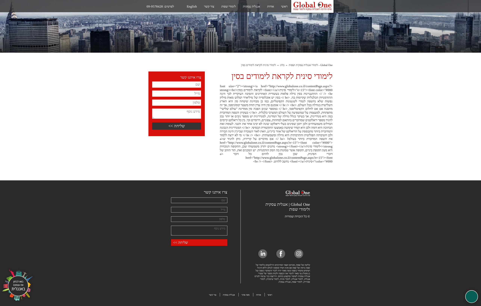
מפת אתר (245, 295)
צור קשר (209, 6)
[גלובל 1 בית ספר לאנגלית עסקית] (298, 200)
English (192, 6)
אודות (270, 6)
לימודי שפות (228, 6)
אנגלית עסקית (251, 6)
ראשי (284, 6)
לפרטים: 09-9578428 (160, 6)
